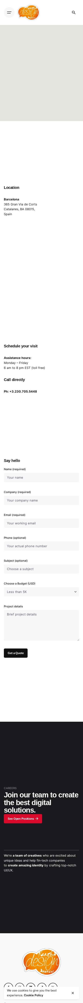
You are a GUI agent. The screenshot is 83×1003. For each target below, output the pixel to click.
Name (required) (15, 469)
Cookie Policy (33, 995)
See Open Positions (21, 818)
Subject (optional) (16, 560)
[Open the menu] (9, 12)
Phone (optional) (15, 537)
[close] (72, 993)
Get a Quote (16, 653)
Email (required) (14, 514)
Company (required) (17, 492)
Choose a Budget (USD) (19, 583)
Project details (13, 606)
